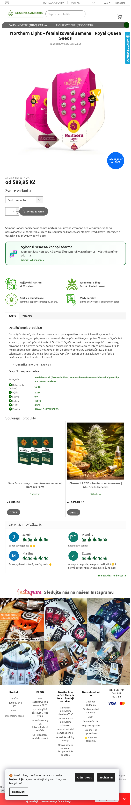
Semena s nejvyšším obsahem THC (65, 711)
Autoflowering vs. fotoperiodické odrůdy (40, 725)
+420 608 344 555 (14, 704)
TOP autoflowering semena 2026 (40, 702)
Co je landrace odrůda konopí (40, 736)
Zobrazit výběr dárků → (33, 260)
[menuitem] (25, 25)
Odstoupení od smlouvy (91, 710)
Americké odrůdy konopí (65, 738)
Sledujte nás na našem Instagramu (79, 592)
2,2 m (37, 392)
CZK (106, 2)
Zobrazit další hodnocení (111, 575)
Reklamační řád (91, 720)
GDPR (91, 716)
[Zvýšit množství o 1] (17, 209)
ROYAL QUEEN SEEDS (46, 409)
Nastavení (18, 791)
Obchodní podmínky (91, 703)
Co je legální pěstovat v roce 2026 (40, 713)
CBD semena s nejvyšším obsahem (65, 722)
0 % (36, 396)
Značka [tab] (28, 316)
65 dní (37, 386)
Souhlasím (106, 777)
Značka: (65, 43)
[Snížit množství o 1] (17, 213)
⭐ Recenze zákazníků (91, 739)
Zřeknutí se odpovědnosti (91, 731)
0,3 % (37, 404)
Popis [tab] (12, 316)
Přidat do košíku (36, 211)
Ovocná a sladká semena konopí (65, 731)
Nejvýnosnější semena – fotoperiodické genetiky (65, 749)
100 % (37, 400)
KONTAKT (76, 2)
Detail (13, 512)
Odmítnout (84, 777)
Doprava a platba (53, 2)
